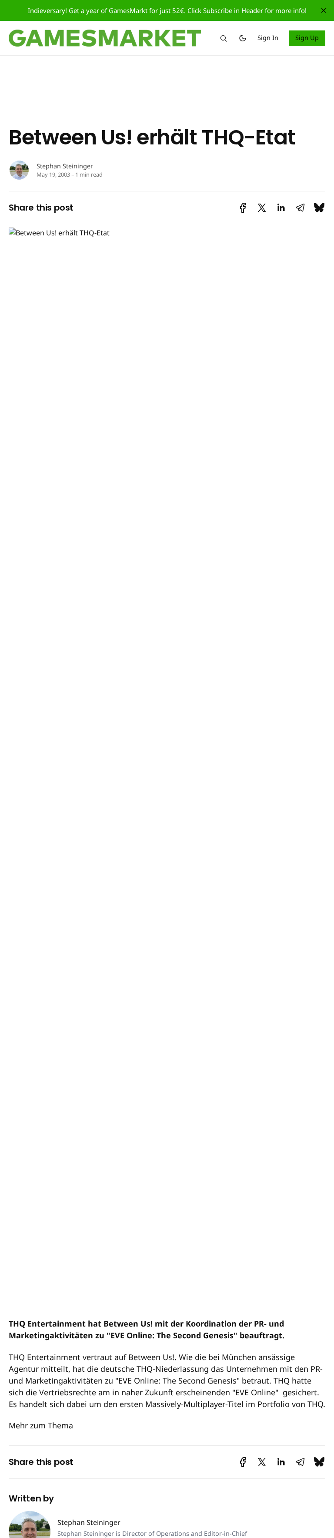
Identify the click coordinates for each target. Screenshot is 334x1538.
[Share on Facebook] (243, 207)
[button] (223, 38)
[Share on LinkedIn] (281, 207)
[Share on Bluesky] (319, 207)
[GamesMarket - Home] (105, 38)
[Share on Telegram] (300, 207)
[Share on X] (262, 207)
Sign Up (307, 38)
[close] (324, 10)
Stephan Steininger (65, 166)
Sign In (267, 38)
